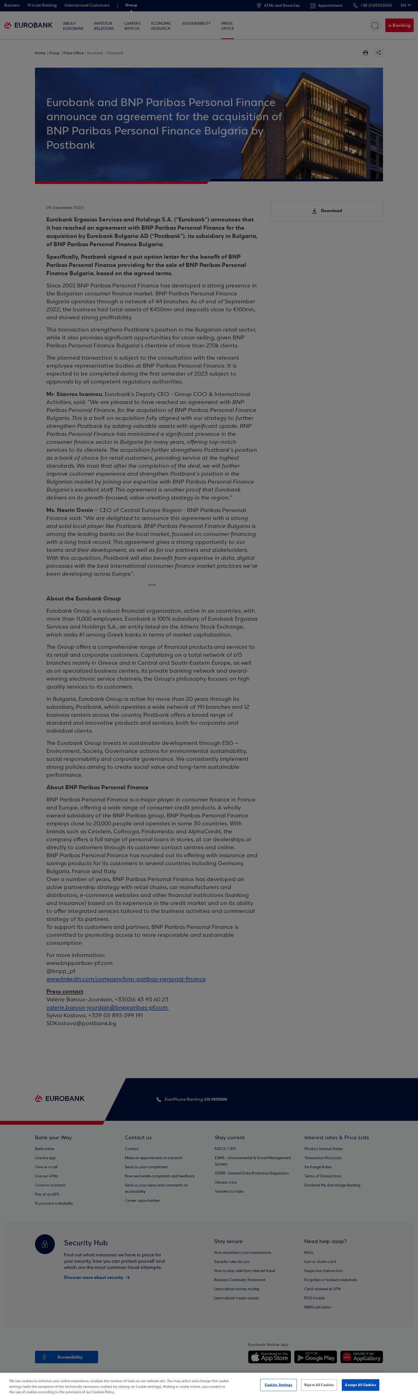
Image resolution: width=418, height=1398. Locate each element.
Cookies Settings (279, 1384)
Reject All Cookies (319, 1384)
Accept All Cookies (360, 1384)
